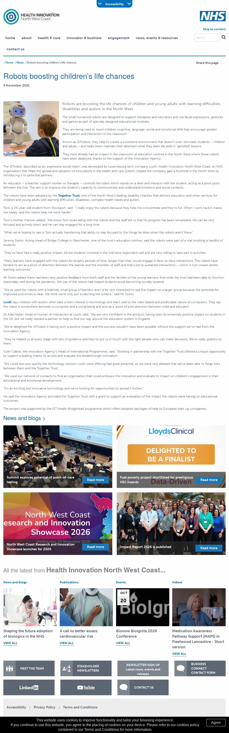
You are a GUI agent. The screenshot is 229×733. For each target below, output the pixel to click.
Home (10, 38)
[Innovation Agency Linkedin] (29, 687)
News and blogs (15, 582)
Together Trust (69, 195)
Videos (177, 582)
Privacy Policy (44, 707)
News (20, 62)
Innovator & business (84, 38)
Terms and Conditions (80, 707)
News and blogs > (24, 418)
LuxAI (7, 302)
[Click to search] (224, 37)
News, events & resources (157, 38)
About (26, 38)
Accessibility (16, 707)
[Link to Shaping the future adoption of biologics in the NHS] (30, 607)
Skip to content (214, 29)
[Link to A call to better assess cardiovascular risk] (86, 607)
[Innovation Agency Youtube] (86, 687)
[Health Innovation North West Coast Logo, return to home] (31, 16)
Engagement (118, 38)
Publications (69, 582)
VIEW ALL (10, 643)
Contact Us (15, 49)
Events (121, 582)
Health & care (49, 38)
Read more (95, 480)
